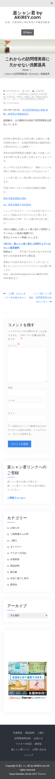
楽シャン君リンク (20, 749)
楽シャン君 (18, 99)
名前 (10, 387)
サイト (11, 413)
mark (27, 91)
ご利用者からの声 (19, 534)
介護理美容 (23, 94)
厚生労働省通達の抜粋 (14, 198)
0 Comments (13, 103)
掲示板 (13, 572)
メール (11, 400)
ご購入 (13, 540)
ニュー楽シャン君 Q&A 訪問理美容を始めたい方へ (40, 297)
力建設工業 (28, 97)
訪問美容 (40, 99)
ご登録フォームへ (16, 497)
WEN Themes (39, 774)
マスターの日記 (18, 553)
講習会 (13, 584)
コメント (12, 345)
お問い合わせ (39, 749)
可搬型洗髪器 (41, 97)
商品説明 (14, 565)
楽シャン (7, 99)
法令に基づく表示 (19, 578)
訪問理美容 (29, 99)
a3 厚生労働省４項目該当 (17, 204)
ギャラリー (16, 546)
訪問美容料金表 (23, 738)
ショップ (28, 755)
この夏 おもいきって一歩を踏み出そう (14, 295)
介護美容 (33, 94)
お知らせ (14, 527)
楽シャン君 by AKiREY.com (27, 15)
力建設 (19, 97)
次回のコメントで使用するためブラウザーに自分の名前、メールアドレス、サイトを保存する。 (27, 430)
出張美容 (40, 91)
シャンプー (11, 94)
